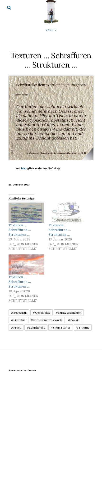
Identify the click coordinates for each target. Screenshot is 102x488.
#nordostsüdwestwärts (46, 320)
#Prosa (16, 327)
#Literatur (18, 320)
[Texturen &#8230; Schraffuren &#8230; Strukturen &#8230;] (26, 213)
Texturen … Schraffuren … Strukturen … (20, 230)
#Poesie (73, 320)
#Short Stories (60, 327)
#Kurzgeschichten (68, 312)
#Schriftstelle (36, 327)
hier (24, 168)
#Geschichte (41, 312)
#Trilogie (82, 327)
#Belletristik (19, 312)
